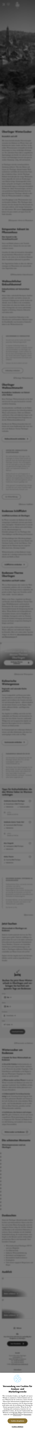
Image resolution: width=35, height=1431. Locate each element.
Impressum (17, 1415)
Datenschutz (27, 1415)
